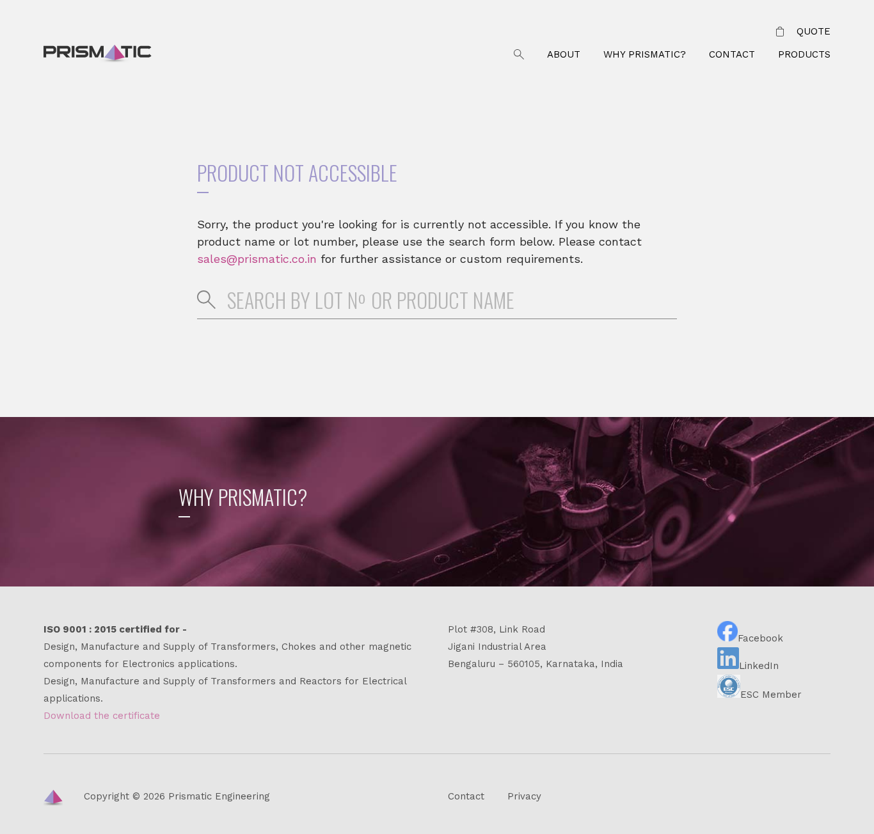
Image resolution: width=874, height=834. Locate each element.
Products (804, 54)
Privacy (524, 796)
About (563, 54)
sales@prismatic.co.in (257, 258)
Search (519, 54)
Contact (732, 54)
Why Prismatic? (644, 54)
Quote (813, 31)
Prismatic (98, 55)
